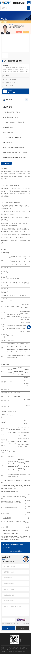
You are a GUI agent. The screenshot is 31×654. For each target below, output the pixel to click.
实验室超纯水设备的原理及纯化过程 (13, 147)
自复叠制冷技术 (7, 142)
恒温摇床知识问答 (8, 132)
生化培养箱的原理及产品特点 (11, 112)
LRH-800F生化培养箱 (16, 551)
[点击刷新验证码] (21, 619)
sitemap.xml (21, 651)
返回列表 (7, 547)
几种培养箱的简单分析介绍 (11, 117)
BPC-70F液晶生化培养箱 (16, 544)
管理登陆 (15, 651)
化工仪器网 (9, 651)
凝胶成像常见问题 (8, 127)
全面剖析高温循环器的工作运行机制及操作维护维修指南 (15, 157)
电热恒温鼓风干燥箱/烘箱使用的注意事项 (15, 152)
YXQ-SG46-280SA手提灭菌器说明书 (13, 122)
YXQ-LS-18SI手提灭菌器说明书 (12, 137)
